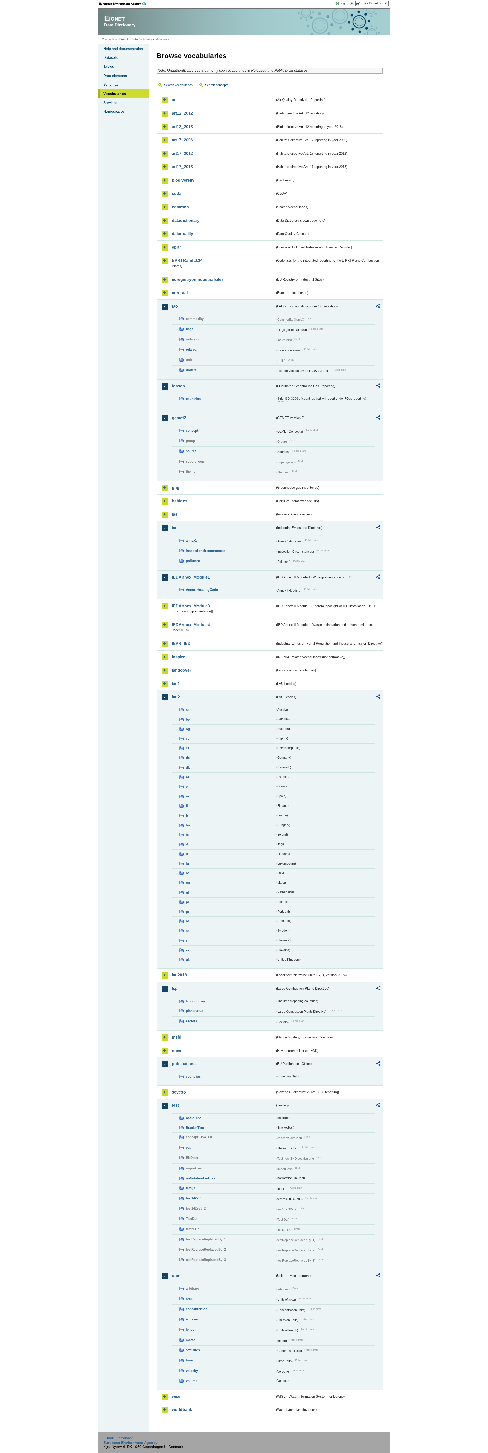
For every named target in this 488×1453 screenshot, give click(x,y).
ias (174, 514)
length (191, 1329)
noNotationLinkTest (201, 1178)
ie (187, 835)
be (188, 719)
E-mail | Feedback (118, 1438)
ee (187, 777)
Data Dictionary (142, 39)
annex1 (191, 540)
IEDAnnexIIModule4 (191, 625)
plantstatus (194, 1011)
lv (187, 873)
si (187, 940)
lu (187, 864)
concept (192, 431)
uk (188, 960)
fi (187, 806)
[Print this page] (353, 3)
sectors (191, 1021)
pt (187, 912)
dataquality (182, 234)
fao (175, 306)
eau (188, 1147)
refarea (191, 349)
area (189, 1299)
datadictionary (186, 220)
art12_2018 (182, 127)
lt (187, 854)
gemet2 (179, 418)
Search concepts (216, 85)
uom (176, 1276)
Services (110, 102)
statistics (193, 1350)
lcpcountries (195, 1001)
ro (187, 921)
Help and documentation (123, 49)
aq (174, 100)
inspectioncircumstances (205, 551)
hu (188, 825)
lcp (175, 988)
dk (188, 767)
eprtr (176, 247)
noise (177, 1050)
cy (187, 738)
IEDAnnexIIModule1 (191, 577)
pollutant (193, 561)
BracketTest (195, 1128)
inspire (178, 657)
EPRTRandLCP (187, 260)
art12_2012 (182, 113)
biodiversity (183, 180)
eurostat (180, 293)
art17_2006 (182, 140)
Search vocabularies (178, 85)
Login (343, 3)
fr (187, 815)
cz (187, 748)
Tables (108, 66)
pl (187, 902)
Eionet (123, 39)
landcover (181, 670)
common (180, 207)
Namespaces (114, 111)
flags (189, 329)
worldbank (182, 1409)
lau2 (176, 697)
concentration (196, 1309)
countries (193, 399)
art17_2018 (182, 167)
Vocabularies (114, 94)
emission (193, 1319)
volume (191, 1381)
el (187, 786)
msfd (176, 1037)
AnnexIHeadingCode (202, 590)
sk (187, 950)
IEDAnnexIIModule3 (191, 606)
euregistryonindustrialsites (198, 279)
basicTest (193, 1118)
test (175, 1105)
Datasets (110, 57)
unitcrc (191, 370)
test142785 (194, 1198)
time (189, 1360)
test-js (190, 1188)
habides (179, 501)
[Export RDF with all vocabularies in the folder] (378, 307)
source (191, 451)
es (187, 796)
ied (175, 528)
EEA (124, 3)
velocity (192, 1371)
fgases (178, 386)
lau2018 (179, 975)
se (187, 931)
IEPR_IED (181, 643)
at (187, 710)
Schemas (110, 84)
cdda (176, 193)
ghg (175, 487)
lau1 (176, 684)
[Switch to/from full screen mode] (359, 3)
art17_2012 (182, 153)
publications (184, 1064)
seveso (179, 1092)
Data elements (115, 76)
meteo (190, 1340)
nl (187, 892)
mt (188, 883)
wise (176, 1396)
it (187, 844)
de (188, 758)
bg (188, 729)
